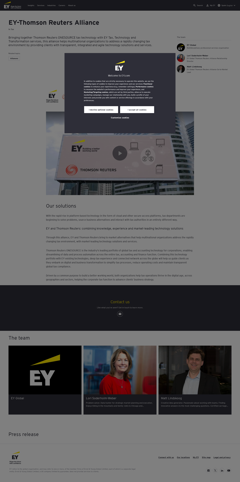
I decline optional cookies (101, 109)
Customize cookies (120, 117)
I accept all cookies (137, 109)
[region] (120, 93)
